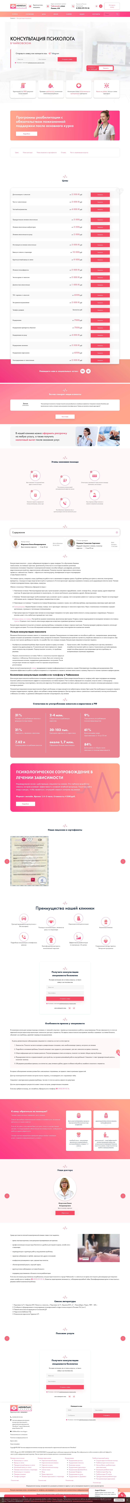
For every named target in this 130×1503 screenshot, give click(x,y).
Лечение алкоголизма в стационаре (25, 1470)
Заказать (106, 68)
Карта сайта (13, 1441)
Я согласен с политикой (30, 62)
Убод (43, 1472)
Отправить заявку (67, 59)
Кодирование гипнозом (76, 1463)
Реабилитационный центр (100, 1458)
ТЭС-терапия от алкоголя (21, 295)
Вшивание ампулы (74, 1465)
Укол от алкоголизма (19, 202)
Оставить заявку (112, 6)
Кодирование (17, 320)
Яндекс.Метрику (57, 1499)
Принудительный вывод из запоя (24, 1465)
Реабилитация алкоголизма (105, 1463)
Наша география (15, 1444)
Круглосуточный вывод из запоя (23, 260)
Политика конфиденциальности (19, 1438)
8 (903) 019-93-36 (82, 8)
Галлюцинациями (19, 607)
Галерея (68, 14)
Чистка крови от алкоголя (21, 277)
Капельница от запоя (21, 1460)
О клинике (30, 14)
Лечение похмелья (20, 1474)
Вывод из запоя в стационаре (22, 252)
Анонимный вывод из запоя (22, 1467)
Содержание (18, 532)
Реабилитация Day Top (103, 1472)
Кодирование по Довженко (77, 1476)
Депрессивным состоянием (22, 619)
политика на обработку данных (41, 1501)
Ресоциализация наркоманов (105, 1479)
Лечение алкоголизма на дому (22, 234)
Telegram (55, 53)
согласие (26, 1501)
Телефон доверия (18, 310)
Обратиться (65, 1213)
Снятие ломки (45, 1470)
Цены (43, 14)
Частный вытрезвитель (20, 209)
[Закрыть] (127, 1500)
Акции (82, 14)
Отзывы (63, 152)
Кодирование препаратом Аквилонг (24, 328)
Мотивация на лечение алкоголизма (24, 245)
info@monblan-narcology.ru (19, 1431)
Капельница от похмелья (22, 1472)
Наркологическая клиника (49, 1463)
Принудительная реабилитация (106, 1476)
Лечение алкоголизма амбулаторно (24, 227)
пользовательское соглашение (83, 1501)
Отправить (106, 1415)
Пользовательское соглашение (18, 1434)
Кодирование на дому (20, 335)
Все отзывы (65, 416)
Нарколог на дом (47, 1465)
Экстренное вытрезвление (21, 302)
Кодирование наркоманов (21, 353)
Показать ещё (15, 1480)
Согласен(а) (119, 1500)
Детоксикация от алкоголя (21, 194)
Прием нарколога (47, 1474)
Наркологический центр (49, 1460)
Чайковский (55, 6)
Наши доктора (27, 152)
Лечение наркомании (44, 1458)
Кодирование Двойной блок (78, 1470)
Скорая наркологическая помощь (107, 1460)
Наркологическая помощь (49, 1467)
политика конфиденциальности (62, 1501)
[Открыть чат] (100, 6)
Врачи (56, 14)
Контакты (96, 14)
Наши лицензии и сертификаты (47, 152)
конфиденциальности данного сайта (36, 62)
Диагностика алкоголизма (21, 285)
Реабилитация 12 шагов (104, 1474)
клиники (33, 668)
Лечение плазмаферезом (21, 270)
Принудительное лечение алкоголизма (25, 220)
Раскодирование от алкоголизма (23, 360)
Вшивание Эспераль (75, 1472)
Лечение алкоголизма (17, 1458)
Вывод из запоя (19, 1463)
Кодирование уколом (76, 1460)
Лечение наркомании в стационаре (52, 1476)
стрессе (16, 621)
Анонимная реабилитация (104, 1470)
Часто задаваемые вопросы (79, 152)
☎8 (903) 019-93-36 (62, 1089)
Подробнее (26, 134)
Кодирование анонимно (20, 345)
